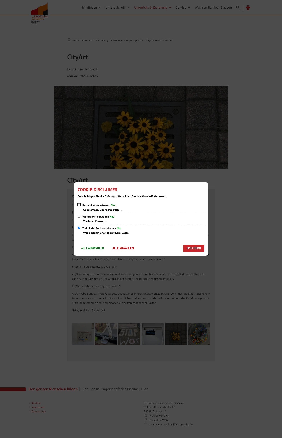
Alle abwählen (123, 248)
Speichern (194, 248)
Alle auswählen (92, 248)
